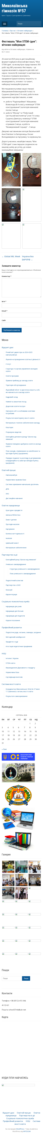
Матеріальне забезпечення (16, 548)
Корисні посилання (13, 620)
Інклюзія (9, 538)
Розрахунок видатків (13, 432)
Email (4, 311)
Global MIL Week (11, 256)
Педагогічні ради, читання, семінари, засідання (23, 632)
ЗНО (7, 494)
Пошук (38, 23)
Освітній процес (9, 470)
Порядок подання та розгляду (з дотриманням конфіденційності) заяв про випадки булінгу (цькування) (23, 460)
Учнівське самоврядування (16, 564)
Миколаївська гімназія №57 (14, 8)
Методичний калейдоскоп (15, 637)
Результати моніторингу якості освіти (20, 418)
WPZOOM (27, 1131)
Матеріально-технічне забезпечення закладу (23, 423)
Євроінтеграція (11, 594)
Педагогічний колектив (14, 580)
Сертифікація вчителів (14, 677)
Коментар (6, 276)
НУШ (4, 653)
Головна (5, 31)
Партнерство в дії (9, 555)
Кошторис (9, 427)
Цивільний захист (12, 543)
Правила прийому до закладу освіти (19, 380)
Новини (29, 49)
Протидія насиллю (12, 524)
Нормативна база (12, 672)
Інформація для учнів (14, 606)
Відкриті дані (7, 347)
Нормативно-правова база (16, 480)
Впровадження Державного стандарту (20, 668)
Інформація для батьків (14, 611)
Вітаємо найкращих (24, 31)
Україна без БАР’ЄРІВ (28, 258)
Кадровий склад (12, 397)
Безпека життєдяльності (15, 534)
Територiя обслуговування (16, 385)
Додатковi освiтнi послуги (15, 406)
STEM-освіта (10, 663)
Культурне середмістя (14, 510)
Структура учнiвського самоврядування (25, 569)
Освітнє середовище (11, 505)
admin (6, 49)
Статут (8, 364)
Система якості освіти (11, 684)
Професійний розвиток (12, 627)
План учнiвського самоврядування (23, 574)
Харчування (10, 529)
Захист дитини (11, 520)
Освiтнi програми (12, 376)
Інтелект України (12, 658)
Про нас (13, 31)
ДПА (7, 489)
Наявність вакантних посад (16, 402)
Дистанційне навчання (14, 498)
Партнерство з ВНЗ (13, 585)
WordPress (20, 1129)
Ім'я (4, 301)
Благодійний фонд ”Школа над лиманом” (21, 560)
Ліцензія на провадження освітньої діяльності (23, 359)
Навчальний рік (11, 475)
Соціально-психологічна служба (15, 601)
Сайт (4, 320)
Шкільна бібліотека (13, 515)
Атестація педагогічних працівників (19, 646)
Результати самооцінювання (16, 696)
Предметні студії (12, 642)
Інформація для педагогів (15, 616)
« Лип (4, 749)
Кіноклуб (9, 590)
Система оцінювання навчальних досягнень (22, 484)
